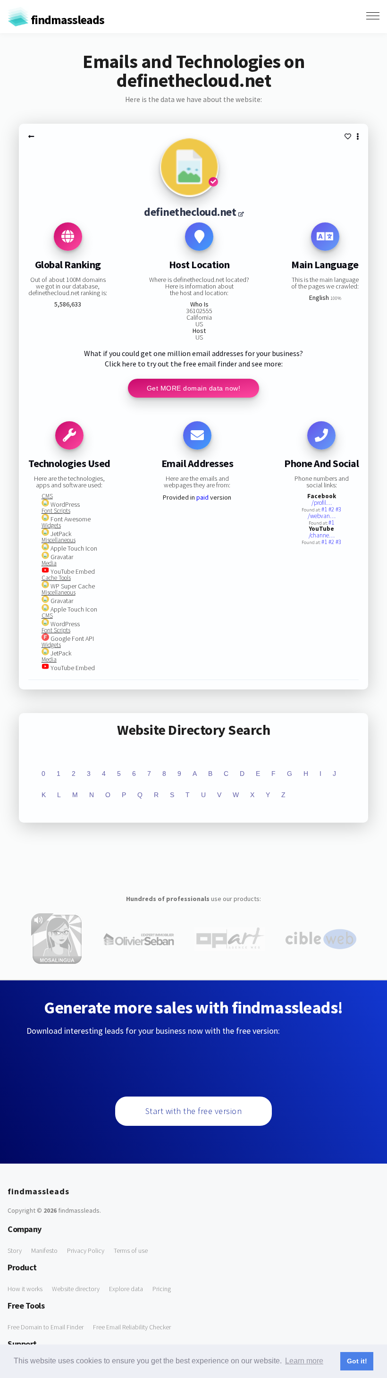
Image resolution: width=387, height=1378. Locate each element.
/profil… (321, 503)
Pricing (161, 1288)
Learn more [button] (304, 1361)
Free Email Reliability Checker (132, 1327)
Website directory (76, 1288)
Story (15, 1250)
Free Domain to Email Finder (46, 1327)
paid (202, 497)
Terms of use (131, 1250)
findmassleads (66, 19)
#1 (324, 509)
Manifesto (44, 1250)
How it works (25, 1288)
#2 (332, 509)
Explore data (126, 1288)
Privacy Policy (85, 1250)
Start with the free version (193, 1111)
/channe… (322, 535)
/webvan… (322, 516)
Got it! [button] (357, 1361)
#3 (338, 509)
